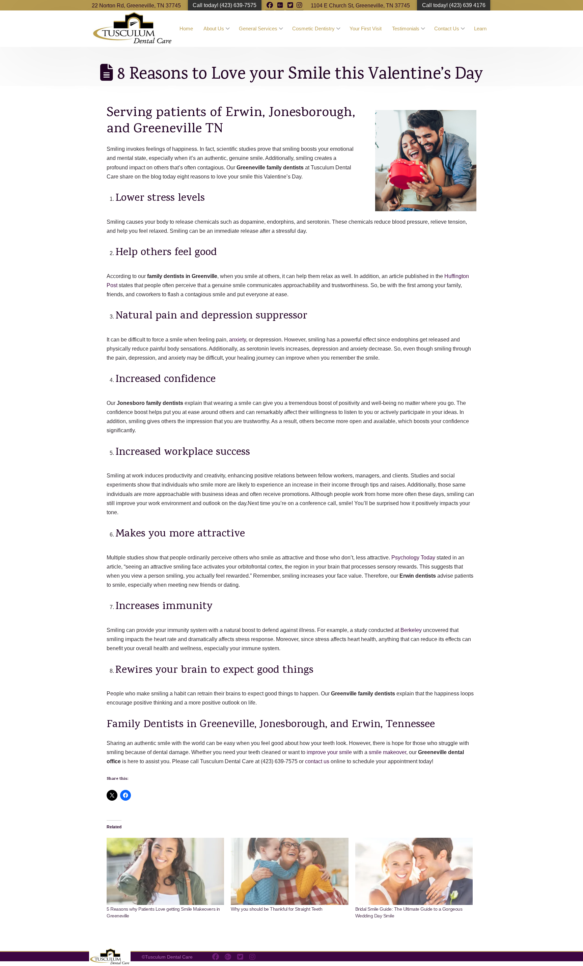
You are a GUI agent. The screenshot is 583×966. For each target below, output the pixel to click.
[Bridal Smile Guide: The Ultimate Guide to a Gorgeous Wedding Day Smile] (414, 871)
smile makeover (387, 752)
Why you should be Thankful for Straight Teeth (276, 909)
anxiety (237, 339)
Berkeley (411, 630)
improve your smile (329, 752)
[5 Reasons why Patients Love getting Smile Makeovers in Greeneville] (165, 871)
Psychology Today (413, 557)
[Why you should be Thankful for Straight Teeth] (289, 871)
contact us (317, 761)
